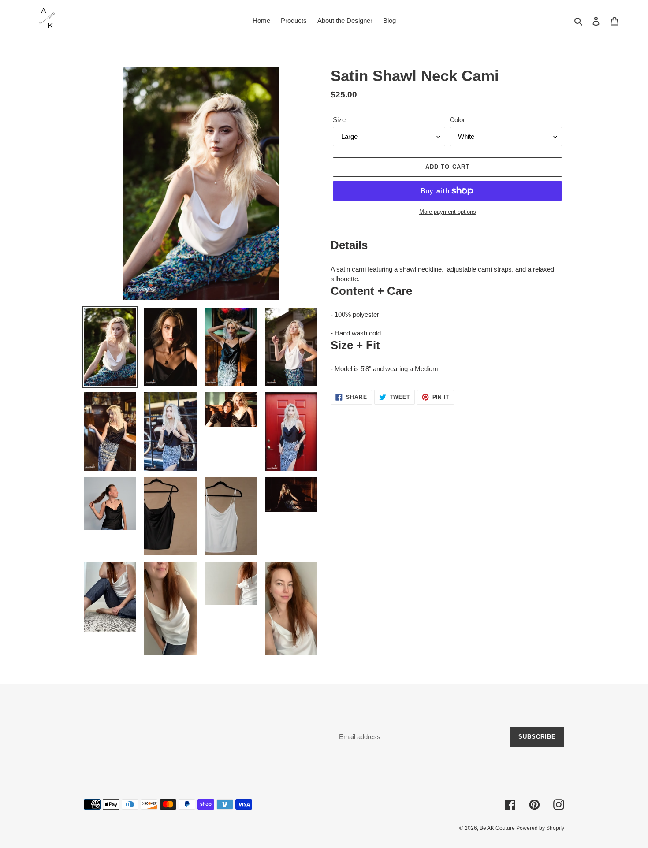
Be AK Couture (498, 828)
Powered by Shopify (540, 828)
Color (457, 119)
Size (339, 119)
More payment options (447, 211)
